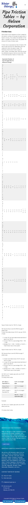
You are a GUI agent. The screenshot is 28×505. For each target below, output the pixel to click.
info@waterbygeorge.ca (9, 482)
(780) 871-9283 (7, 475)
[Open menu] (25, 5)
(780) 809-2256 (7, 478)
